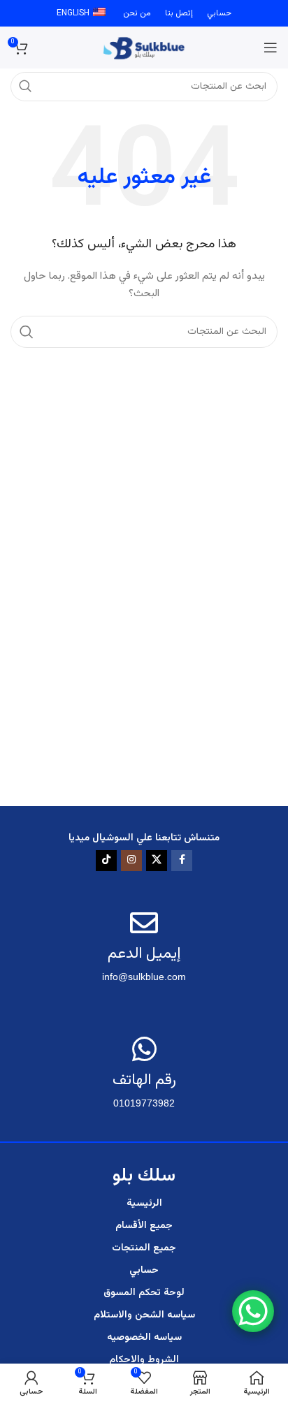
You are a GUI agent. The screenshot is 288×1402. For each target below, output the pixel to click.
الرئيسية (144, 1203)
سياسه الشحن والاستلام (144, 1315)
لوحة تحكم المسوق (144, 1293)
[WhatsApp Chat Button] (253, 1311)
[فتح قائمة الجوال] (271, 47)
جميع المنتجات (144, 1248)
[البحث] (26, 332)
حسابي (144, 1270)
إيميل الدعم (144, 954)
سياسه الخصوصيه (144, 1337)
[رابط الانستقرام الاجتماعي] (131, 860)
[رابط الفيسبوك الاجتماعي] (181, 860)
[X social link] (156, 860)
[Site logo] (144, 48)
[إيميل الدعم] (144, 923)
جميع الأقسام (144, 1226)
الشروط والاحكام (144, 1360)
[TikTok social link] (106, 860)
